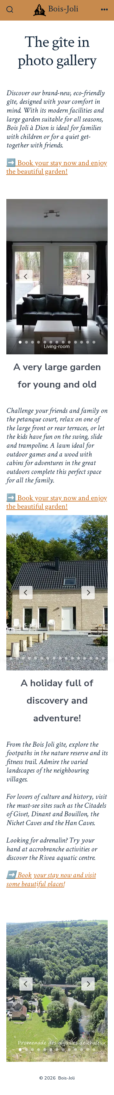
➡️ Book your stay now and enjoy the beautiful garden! (56, 167)
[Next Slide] (88, 276)
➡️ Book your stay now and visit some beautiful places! (51, 879)
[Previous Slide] (26, 276)
